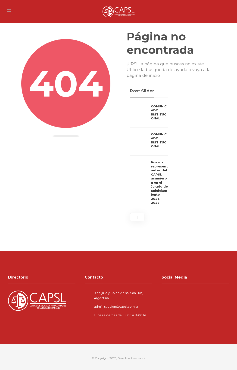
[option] (149, 155)
